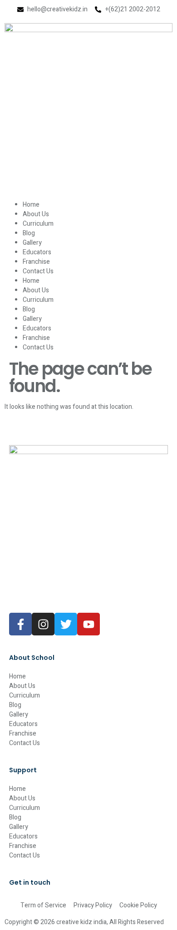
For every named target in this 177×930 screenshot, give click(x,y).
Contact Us (38, 271)
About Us (36, 214)
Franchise (36, 261)
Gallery (32, 242)
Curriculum (38, 223)
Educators (37, 252)
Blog (29, 233)
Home (31, 204)
